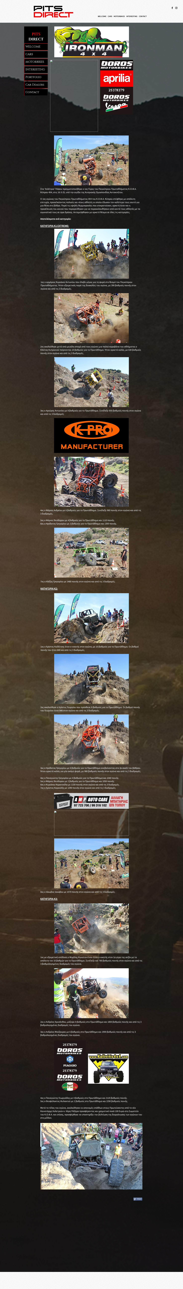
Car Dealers (35, 85)
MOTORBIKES (35, 62)
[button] (110, 16)
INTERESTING (35, 69)
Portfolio (33, 77)
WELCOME (33, 47)
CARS (29, 54)
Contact (32, 92)
